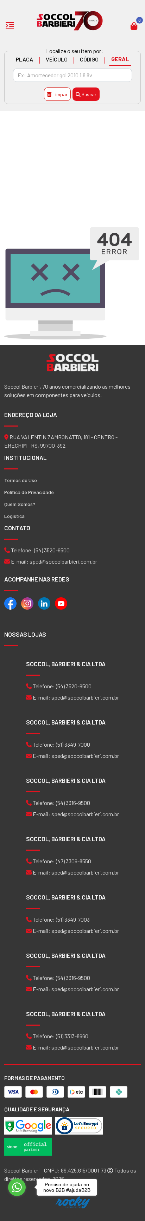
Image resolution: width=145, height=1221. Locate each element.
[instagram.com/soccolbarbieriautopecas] (27, 603)
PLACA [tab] (24, 59)
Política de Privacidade (29, 492)
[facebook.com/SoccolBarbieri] (10, 603)
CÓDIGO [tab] (89, 59)
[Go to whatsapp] (17, 1187)
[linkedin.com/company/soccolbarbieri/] (44, 603)
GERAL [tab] (120, 59)
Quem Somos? (19, 504)
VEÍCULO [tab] (57, 59)
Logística (14, 516)
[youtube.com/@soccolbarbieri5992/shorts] (61, 603)
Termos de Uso (20, 480)
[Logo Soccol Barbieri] (69, 20)
